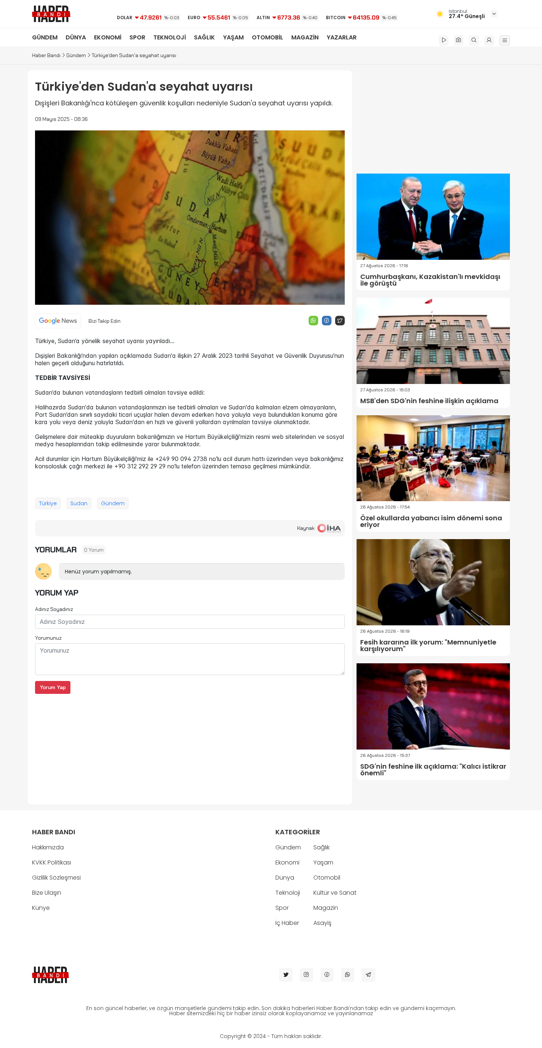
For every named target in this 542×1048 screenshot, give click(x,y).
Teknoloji (287, 892)
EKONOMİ (107, 37)
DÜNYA (76, 37)
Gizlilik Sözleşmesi (56, 877)
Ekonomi (287, 862)
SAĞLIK (204, 37)
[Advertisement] (190, 745)
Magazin (325, 908)
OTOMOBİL (267, 37)
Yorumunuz (48, 637)
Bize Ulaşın (46, 892)
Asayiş (322, 923)
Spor (282, 908)
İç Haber (287, 923)
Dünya (284, 877)
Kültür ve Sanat (335, 892)
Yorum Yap (53, 687)
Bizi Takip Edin (104, 321)
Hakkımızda (48, 847)
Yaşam (323, 862)
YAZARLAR (342, 37)
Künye (41, 908)
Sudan (78, 503)
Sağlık (321, 847)
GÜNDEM (45, 37)
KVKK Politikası (51, 862)
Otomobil (326, 877)
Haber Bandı (46, 55)
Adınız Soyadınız (54, 609)
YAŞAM (233, 37)
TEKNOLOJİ (169, 37)
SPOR (137, 37)
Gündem (76, 55)
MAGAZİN (305, 37)
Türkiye (48, 503)
